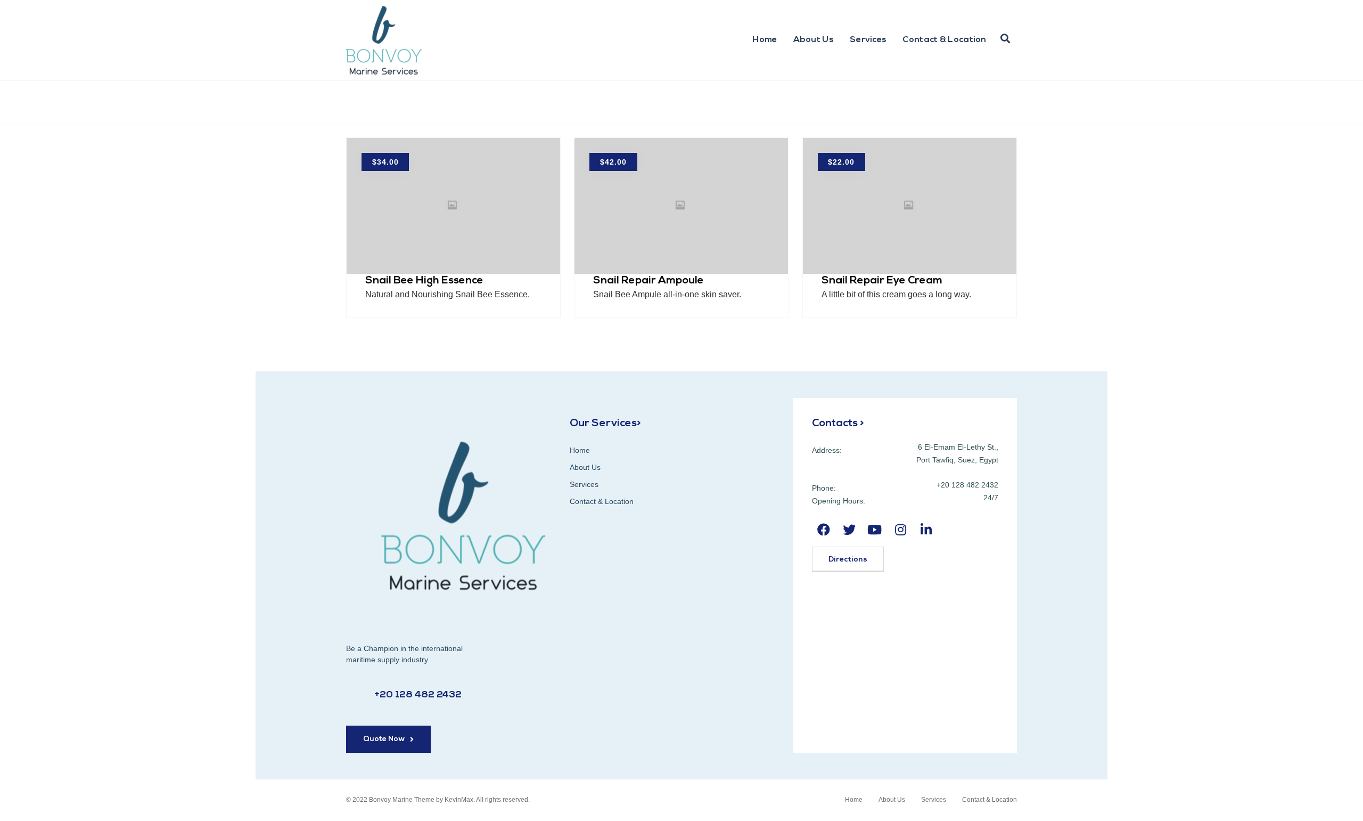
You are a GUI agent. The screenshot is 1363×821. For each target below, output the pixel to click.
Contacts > (838, 423)
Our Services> (605, 423)
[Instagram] (900, 529)
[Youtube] (874, 529)
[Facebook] (823, 529)
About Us (813, 40)
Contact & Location (944, 40)
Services (868, 40)
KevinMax (459, 799)
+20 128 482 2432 (418, 695)
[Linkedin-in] (926, 529)
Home (764, 40)
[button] (388, 739)
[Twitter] (848, 529)
